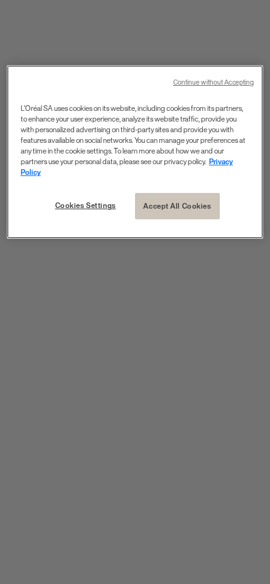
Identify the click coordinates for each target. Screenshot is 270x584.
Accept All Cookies (177, 206)
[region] (135, 152)
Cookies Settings (85, 205)
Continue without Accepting (213, 82)
